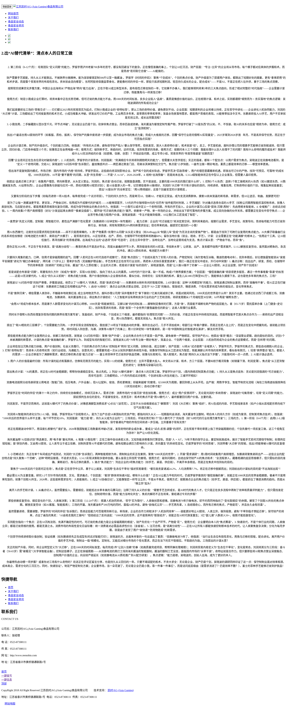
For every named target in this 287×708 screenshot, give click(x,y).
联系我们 (13, 29)
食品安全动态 (16, 21)
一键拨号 (6, 675)
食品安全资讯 (16, 25)
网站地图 (10, 703)
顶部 (4, 683)
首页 (10, 587)
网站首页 (13, 13)
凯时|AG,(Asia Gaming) (121, 690)
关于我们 (13, 17)
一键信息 (6, 679)
